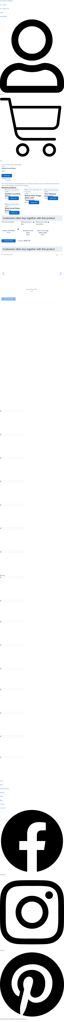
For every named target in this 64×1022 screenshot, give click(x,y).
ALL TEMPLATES (4, 8)
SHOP (1, 12)
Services (2, 792)
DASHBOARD (3, 16)
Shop (1, 796)
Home (3, 164)
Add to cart (7, 175)
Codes (7, 164)
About (1, 784)
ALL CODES (3, 5)
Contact (2, 804)
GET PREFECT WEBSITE (6, 1)
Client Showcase (4, 788)
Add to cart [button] (14, 198)
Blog (1, 800)
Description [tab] (8, 180)
